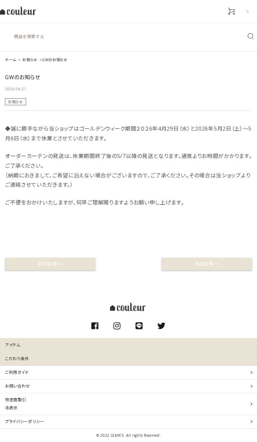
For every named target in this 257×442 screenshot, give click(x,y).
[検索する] (251, 36)
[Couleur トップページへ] (18, 11)
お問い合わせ (17, 386)
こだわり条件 (17, 358)
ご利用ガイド (17, 372)
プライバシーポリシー (24, 421)
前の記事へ (50, 264)
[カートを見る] (231, 11)
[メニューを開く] (248, 11)
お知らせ (15, 101)
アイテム (12, 345)
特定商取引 (15, 404)
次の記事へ (207, 264)
